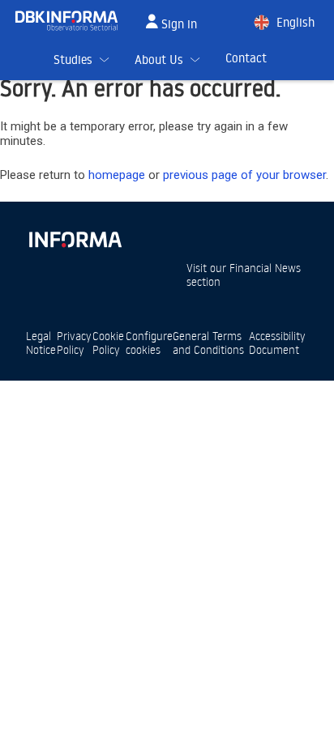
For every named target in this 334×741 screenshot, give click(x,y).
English (295, 22)
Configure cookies (149, 342)
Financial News (265, 268)
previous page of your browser (244, 175)
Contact (246, 58)
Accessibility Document (277, 342)
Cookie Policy (108, 342)
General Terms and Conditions (208, 342)
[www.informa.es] (74, 236)
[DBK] (73, 20)
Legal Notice (41, 342)
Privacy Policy (74, 342)
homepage (116, 175)
